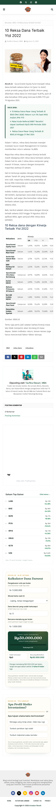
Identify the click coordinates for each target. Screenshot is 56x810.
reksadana (29, 348)
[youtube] (37, 793)
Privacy (47, 801)
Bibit (14, 23)
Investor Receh (35, 806)
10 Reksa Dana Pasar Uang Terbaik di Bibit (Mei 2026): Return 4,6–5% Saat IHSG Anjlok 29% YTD (29, 114)
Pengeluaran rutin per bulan (19, 584)
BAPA (11, 516)
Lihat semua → (45, 494)
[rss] (25, 793)
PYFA (11, 523)
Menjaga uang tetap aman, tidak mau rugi (27, 722)
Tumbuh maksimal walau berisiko (23, 735)
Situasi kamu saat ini (16, 596)
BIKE (10, 508)
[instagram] (30, 2)
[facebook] (20, 2)
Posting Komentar (12, 416)
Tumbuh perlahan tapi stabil (21, 728)
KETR (11, 546)
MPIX (11, 531)
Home (9, 801)
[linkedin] (43, 793)
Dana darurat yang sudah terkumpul (23, 607)
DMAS (11, 538)
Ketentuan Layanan (22, 801)
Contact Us (37, 801)
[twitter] (26, 2)
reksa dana (17, 348)
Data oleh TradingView (25, 481)
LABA (11, 501)
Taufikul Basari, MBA (15, 41)
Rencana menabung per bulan (20, 620)
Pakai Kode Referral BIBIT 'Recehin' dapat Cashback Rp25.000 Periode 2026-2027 (28, 124)
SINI (10, 553)
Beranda (8, 23)
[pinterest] (35, 2)
